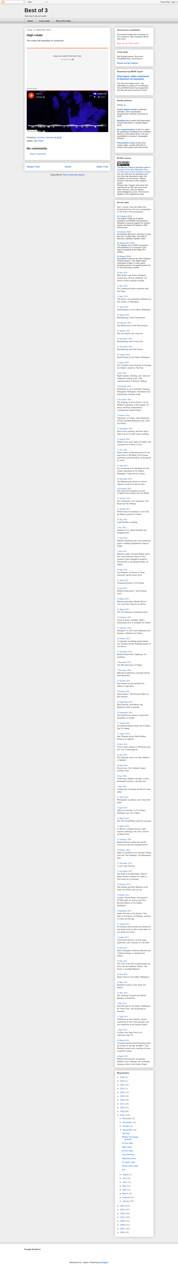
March (126, 1193)
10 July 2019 (122, 272)
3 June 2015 (122, 551)
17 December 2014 (124, 651)
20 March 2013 (123, 1040)
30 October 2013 (123, 884)
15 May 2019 (122, 296)
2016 (122, 1107)
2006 (122, 1232)
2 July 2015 (121, 527)
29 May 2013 (122, 982)
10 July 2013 (122, 961)
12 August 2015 (123, 509)
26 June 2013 (122, 974)
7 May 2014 (122, 786)
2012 (122, 1209)
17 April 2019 (122, 307)
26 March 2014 (123, 818)
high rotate (38, 141)
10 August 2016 (123, 439)
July (125, 1178)
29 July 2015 (122, 519)
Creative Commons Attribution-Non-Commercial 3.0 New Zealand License (134, 170)
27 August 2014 (123, 723)
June (125, 1182)
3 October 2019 (124, 232)
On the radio (127, 1143)
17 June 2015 (122, 538)
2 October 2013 (123, 895)
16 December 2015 (124, 478)
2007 (122, 1229)
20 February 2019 (124, 322)
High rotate (127, 1147)
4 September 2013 (124, 910)
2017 (122, 1104)
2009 (122, 1221)
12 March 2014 (123, 826)
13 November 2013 (124, 871)
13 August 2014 (123, 733)
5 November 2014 (124, 670)
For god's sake (128, 1162)
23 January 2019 (123, 330)
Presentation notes (126, 143)
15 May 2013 (122, 992)
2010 (122, 1217)
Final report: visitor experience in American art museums (133, 77)
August (126, 1174)
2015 (122, 1111)
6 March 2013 (122, 1056)
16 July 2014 (122, 754)
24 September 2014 (124, 702)
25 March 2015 (123, 598)
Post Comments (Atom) (74, 175)
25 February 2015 (124, 617)
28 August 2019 (124, 256)
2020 (122, 1092)
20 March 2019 (123, 315)
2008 (122, 1225)
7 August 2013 (123, 937)
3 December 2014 (124, 662)
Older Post (102, 166)
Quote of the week (130, 1166)
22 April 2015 (122, 580)
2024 (122, 1077)
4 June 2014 (122, 776)
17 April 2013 (122, 1016)
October (126, 1126)
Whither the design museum (130, 1138)
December (127, 1118)
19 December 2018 (124, 338)
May (125, 1186)
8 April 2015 (122, 588)
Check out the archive (127, 63)
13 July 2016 (122, 449)
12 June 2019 (122, 285)
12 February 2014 (124, 839)
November (127, 1122)
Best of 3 (36, 10)
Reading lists (123, 120)
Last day (125, 1133)
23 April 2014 (122, 797)
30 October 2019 (124, 216)
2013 (122, 1206)
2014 (122, 1115)
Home (30, 21)
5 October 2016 (123, 415)
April (125, 1190)
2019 (122, 1096)
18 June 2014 (122, 765)
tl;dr (123, 1170)
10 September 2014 (124, 712)
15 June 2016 (122, 465)
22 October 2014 (123, 680)
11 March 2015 (123, 609)
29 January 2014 (123, 850)
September (128, 1130)
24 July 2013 (122, 947)
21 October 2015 (123, 498)
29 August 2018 (123, 354)
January (126, 1201)
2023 (122, 1081)
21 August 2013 (123, 924)
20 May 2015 (122, 569)
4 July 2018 (121, 373)
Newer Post (33, 166)
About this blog (63, 21)
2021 (122, 1088)
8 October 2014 (123, 691)
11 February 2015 (124, 627)
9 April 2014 (122, 807)
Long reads (44, 21)
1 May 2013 (122, 1003)
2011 (122, 1213)
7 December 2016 (124, 386)
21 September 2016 (124, 428)
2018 (122, 1100)
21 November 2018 (124, 346)
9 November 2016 (124, 399)
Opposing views (129, 1158)
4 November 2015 (124, 489)
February (127, 1197)
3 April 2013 (122, 1029)
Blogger (104, 1262)
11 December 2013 (124, 863)
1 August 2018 (123, 362)
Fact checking (128, 1154)
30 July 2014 (122, 744)
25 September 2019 (126, 243)
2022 (122, 1085)
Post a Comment (38, 154)
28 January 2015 (123, 638)
